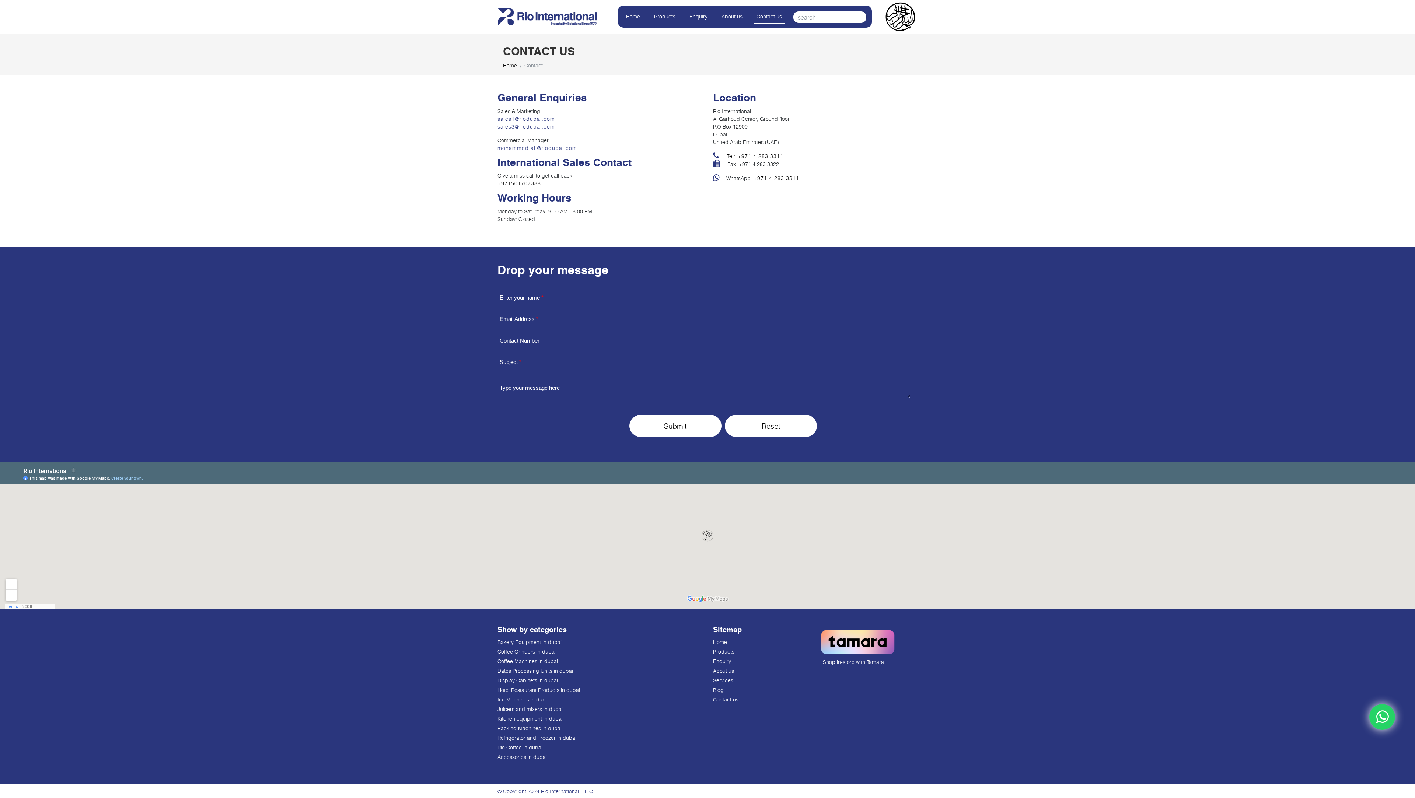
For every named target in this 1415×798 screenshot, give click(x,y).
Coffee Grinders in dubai (526, 651)
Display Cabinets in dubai (527, 680)
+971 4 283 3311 (776, 178)
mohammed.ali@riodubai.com (537, 148)
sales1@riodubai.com (526, 119)
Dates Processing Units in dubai (535, 671)
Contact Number (519, 340)
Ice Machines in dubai (523, 699)
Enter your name (522, 297)
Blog (718, 690)
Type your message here (530, 388)
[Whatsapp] (1382, 717)
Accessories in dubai (522, 757)
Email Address (519, 319)
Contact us (769, 16)
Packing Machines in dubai (529, 728)
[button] (675, 426)
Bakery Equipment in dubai (529, 642)
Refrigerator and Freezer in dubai (536, 738)
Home (633, 16)
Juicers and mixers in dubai (530, 709)
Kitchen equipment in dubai (530, 718)
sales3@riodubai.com (526, 126)
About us (732, 16)
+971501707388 (519, 183)
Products (664, 16)
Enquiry (698, 16)
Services (723, 680)
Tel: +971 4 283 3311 (754, 156)
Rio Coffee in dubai (519, 747)
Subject (510, 362)
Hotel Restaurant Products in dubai (538, 690)
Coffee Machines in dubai (527, 661)
